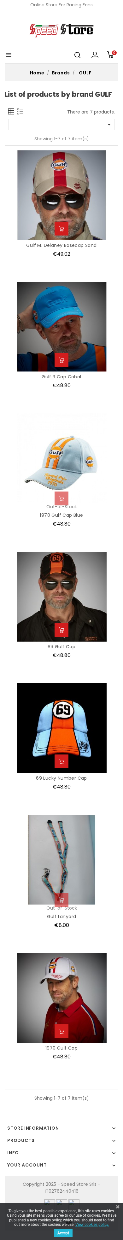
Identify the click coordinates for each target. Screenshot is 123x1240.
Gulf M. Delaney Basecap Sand (61, 245)
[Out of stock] (61, 498)
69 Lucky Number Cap (61, 778)
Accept (63, 1233)
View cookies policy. (92, 1224)
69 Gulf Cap (61, 646)
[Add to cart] (61, 229)
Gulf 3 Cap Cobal (61, 377)
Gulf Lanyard (61, 916)
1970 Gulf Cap (61, 1048)
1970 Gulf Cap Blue (61, 515)
